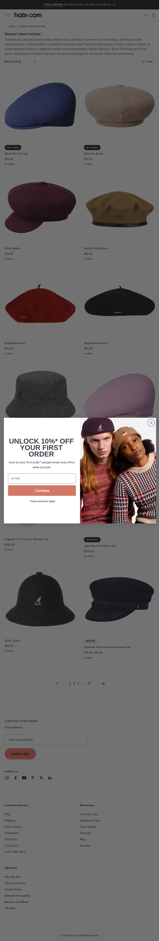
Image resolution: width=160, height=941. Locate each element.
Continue (40, 490)
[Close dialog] (149, 422)
